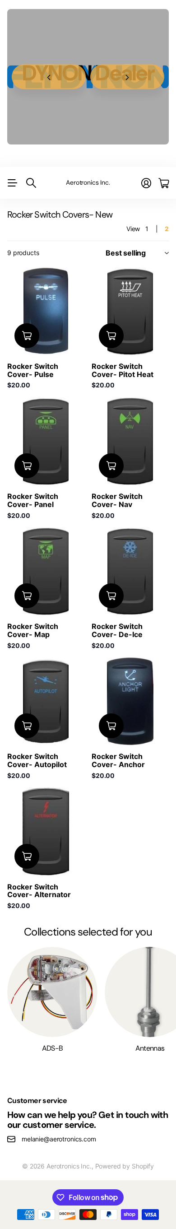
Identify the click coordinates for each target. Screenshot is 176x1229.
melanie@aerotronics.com (59, 1139)
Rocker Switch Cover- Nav (117, 500)
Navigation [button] (12, 183)
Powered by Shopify (124, 1166)
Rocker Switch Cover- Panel (32, 500)
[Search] (31, 183)
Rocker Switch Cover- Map (32, 630)
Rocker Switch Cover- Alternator (39, 890)
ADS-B (52, 1048)
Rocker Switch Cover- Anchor (118, 760)
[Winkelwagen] (163, 183)
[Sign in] (146, 183)
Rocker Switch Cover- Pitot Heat (122, 370)
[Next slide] (127, 77)
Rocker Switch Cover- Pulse (32, 370)
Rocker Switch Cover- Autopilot (37, 760)
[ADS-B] (52, 992)
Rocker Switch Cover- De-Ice (117, 630)
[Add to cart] (26, 335)
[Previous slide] (49, 77)
